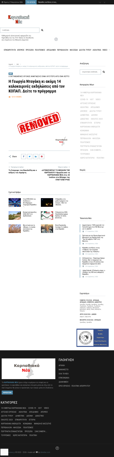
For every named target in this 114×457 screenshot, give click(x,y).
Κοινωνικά (84, 130)
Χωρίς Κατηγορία (87, 158)
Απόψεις (83, 111)
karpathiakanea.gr (8, 452)
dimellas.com (45, 452)
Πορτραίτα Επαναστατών (91, 146)
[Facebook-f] (56, 39)
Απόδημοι (95, 107)
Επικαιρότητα (86, 123)
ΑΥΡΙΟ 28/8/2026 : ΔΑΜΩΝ (88, 314)
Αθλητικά (84, 107)
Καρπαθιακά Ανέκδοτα (90, 126)
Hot (17, 64)
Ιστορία (97, 123)
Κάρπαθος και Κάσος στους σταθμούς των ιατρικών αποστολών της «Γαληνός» (91, 249)
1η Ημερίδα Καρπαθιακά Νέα (90, 94)
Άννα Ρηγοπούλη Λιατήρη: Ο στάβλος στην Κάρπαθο (61, 227)
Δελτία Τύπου (96, 111)
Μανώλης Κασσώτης (88, 134)
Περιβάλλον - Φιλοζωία (90, 138)
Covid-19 (84, 99)
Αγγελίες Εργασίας (88, 103)
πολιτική (100, 158)
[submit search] (42, 30)
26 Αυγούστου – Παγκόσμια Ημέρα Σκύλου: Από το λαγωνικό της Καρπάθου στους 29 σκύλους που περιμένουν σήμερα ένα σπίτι (93, 261)
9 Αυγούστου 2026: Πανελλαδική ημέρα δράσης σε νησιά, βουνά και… (61, 215)
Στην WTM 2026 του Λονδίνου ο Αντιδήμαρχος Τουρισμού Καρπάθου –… (30, 202)
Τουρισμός (85, 154)
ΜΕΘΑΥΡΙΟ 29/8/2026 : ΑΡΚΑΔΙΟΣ (90, 320)
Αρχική (11, 64)
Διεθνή (94, 115)
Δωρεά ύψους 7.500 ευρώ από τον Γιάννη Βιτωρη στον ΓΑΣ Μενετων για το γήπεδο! (93, 227)
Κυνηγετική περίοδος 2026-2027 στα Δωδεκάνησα (30, 214)
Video (98, 99)
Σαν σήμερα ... (96, 150)
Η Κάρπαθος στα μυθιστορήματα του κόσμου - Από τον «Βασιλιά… (61, 201)
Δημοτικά (84, 115)
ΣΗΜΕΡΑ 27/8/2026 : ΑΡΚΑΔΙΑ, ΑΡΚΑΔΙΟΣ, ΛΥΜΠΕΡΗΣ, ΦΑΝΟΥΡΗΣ (91, 301)
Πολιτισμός (85, 142)
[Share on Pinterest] (41, 156)
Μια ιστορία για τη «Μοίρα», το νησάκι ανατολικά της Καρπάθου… (29, 228)
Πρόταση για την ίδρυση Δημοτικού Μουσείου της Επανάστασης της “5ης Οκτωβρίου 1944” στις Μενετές (93, 238)
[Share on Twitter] (29, 156)
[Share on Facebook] (23, 156)
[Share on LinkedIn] (35, 156)
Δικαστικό (84, 119)
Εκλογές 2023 (97, 119)
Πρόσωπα (84, 150)
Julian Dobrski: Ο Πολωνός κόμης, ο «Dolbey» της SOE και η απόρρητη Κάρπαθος (93, 272)
